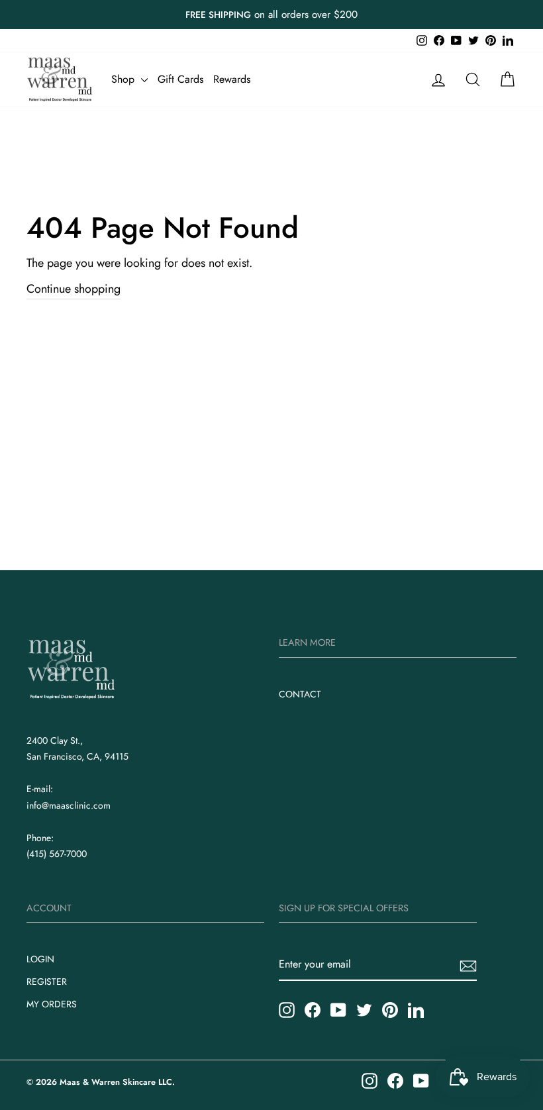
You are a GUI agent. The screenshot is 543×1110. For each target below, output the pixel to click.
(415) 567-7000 (56, 853)
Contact (300, 694)
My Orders (51, 1004)
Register (46, 981)
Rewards (231, 79)
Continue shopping (73, 288)
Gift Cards (180, 79)
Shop (124, 79)
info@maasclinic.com (68, 805)
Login (40, 959)
